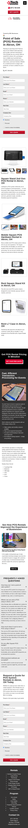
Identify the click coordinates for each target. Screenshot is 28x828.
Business (7, 120)
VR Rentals (14, 787)
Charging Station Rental (14, 785)
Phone (5, 98)
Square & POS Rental (14, 779)
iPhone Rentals (14, 781)
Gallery (14, 799)
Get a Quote (14, 797)
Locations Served (14, 808)
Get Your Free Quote (14, 361)
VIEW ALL (14, 569)
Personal (7, 123)
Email (5, 91)
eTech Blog (14, 803)
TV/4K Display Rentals (14, 783)
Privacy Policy (14, 810)
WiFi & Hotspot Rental (14, 789)
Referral (14, 806)
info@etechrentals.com (14, 824)
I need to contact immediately (12, 127)
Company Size (7, 112)
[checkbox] (3, 127)
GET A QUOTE (14, 12)
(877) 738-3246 (15, 8)
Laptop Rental (14, 776)
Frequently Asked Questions (14, 804)
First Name (6, 77)
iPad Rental (14, 777)
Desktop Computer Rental (14, 774)
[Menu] (25, 3)
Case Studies (14, 801)
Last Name (6, 84)
